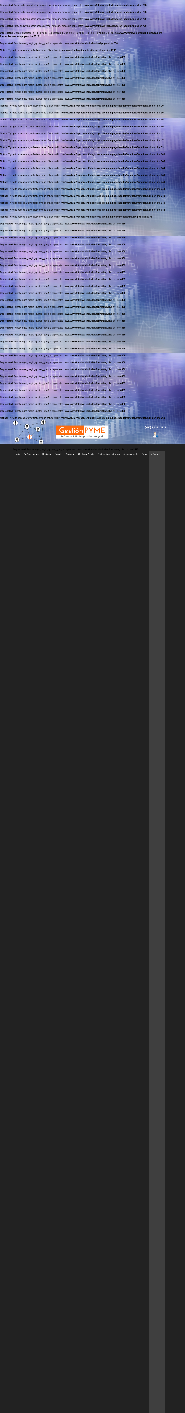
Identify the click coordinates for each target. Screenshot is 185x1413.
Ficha (144, 454)
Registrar (46, 454)
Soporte (58, 454)
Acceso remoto (130, 454)
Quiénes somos (31, 454)
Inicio (17, 454)
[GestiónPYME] (82, 432)
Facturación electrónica (109, 454)
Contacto (70, 454)
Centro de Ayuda (86, 454)
